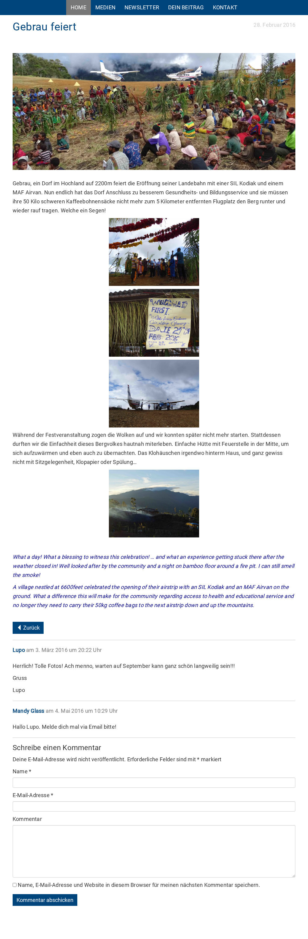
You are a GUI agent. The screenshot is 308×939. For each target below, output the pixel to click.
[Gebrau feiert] (154, 111)
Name (22, 771)
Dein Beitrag (186, 7)
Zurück (31, 627)
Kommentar (27, 819)
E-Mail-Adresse (33, 795)
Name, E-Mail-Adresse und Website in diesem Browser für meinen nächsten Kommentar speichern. (139, 885)
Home (78, 7)
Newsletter (142, 7)
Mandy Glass (28, 711)
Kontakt (225, 7)
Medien (105, 7)
